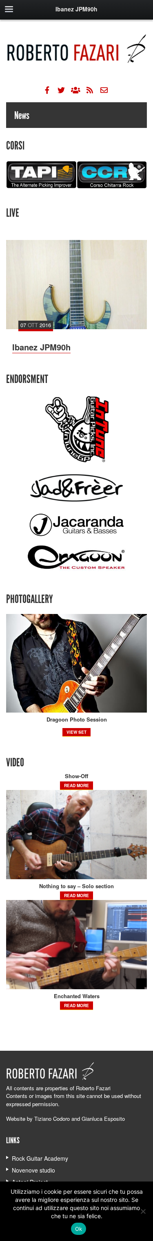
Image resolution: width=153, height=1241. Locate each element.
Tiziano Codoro (52, 1118)
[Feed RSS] (90, 90)
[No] (143, 1211)
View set (76, 732)
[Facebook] (47, 90)
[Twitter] (61, 90)
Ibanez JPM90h (41, 347)
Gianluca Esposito (103, 1118)
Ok (78, 1229)
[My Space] (75, 90)
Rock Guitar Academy (40, 1158)
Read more (76, 785)
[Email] (104, 90)
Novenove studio (33, 1170)
